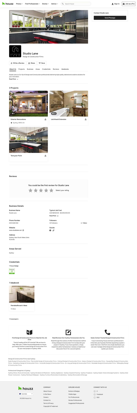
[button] (48, 270)
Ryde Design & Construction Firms (19, 361)
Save (43, 63)
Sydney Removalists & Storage (77, 375)
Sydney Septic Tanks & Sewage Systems (106, 373)
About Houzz (47, 391)
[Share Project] (45, 119)
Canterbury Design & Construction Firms (26, 363)
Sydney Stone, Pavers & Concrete (18, 373)
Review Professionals (75, 400)
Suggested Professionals (76, 403)
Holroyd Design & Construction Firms (69, 361)
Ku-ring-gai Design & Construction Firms (78, 363)
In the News (47, 394)
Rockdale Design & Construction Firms (104, 363)
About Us (12, 69)
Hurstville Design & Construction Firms (52, 363)
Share (33, 63)
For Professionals (73, 397)
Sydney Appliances (57, 373)
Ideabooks (65, 69)
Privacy (51, 403)
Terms (45, 403)
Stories (44, 4)
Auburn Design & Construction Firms (93, 361)
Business (30, 69)
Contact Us (47, 400)
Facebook (100, 394)
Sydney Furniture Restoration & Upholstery (53, 375)
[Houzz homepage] (8, 3)
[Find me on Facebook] (50, 230)
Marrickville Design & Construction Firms (44, 361)
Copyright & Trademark (50, 406)
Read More (12, 79)
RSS (98, 397)
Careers (45, 397)
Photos (18, 4)
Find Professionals (31, 4)
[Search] (63, 4)
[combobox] (76, 4)
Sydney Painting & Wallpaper (30, 375)
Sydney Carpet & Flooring (72, 373)
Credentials (46, 69)
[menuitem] (19, 3)
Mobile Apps (72, 394)
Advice (53, 4)
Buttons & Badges (74, 391)
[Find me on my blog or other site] (53, 230)
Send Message (110, 18)
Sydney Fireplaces (86, 373)
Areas (38, 69)
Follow (85, 223)
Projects (21, 69)
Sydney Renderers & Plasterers (40, 373)
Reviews (56, 69)
